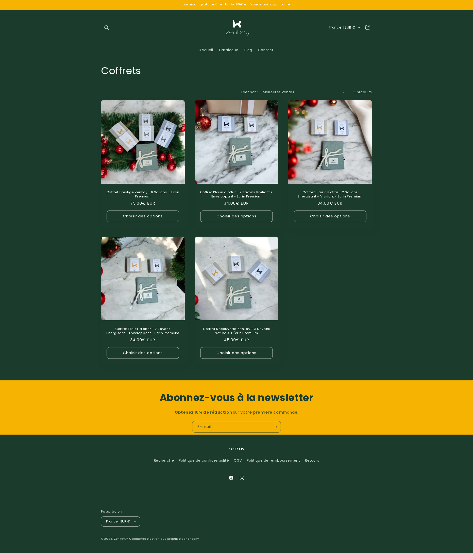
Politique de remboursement (273, 460)
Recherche (164, 460)
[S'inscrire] (275, 427)
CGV (238, 460)
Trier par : (249, 92)
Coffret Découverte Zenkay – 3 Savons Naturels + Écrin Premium (236, 331)
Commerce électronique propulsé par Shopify (164, 539)
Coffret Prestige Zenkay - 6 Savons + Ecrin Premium (142, 194)
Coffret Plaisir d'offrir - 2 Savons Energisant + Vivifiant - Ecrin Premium (330, 194)
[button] (106, 27)
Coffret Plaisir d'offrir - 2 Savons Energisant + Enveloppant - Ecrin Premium (142, 331)
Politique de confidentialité (204, 460)
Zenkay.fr (121, 539)
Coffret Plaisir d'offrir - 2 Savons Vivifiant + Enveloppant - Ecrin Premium (236, 194)
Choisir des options (143, 216)
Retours (312, 460)
